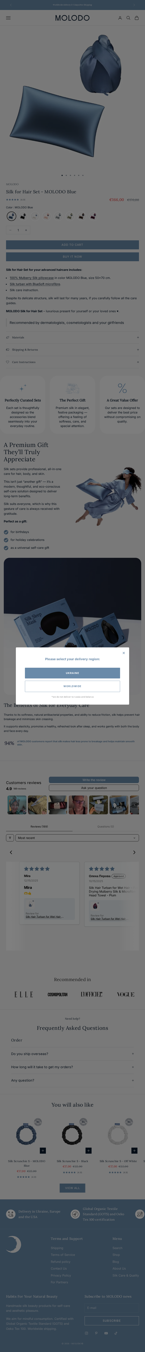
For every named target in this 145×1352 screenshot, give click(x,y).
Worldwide (72, 686)
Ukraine (72, 672)
